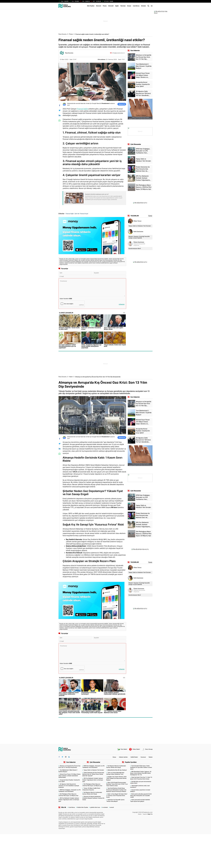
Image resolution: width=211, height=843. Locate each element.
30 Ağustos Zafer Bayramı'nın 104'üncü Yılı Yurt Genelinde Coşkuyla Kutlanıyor (69, 785)
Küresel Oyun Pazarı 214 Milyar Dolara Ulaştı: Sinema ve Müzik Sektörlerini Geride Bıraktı (69, 775)
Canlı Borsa (136, 6)
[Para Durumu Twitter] (62, 756)
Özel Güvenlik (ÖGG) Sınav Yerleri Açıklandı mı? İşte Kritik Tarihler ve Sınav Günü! (141, 767)
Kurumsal (143, 757)
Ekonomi (98, 6)
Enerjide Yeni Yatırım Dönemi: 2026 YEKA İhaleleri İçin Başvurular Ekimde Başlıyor (116, 778)
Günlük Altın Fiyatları (82, 807)
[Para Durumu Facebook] (59, 756)
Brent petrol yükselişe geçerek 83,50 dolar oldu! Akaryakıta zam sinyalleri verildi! (141, 795)
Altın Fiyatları (90, 6)
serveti (112, 807)
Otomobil (110, 6)
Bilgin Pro (150, 814)
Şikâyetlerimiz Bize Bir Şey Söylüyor (117, 770)
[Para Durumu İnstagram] (65, 756)
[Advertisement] (50, 35)
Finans (105, 6)
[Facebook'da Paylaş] (60, 105)
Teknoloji (122, 6)
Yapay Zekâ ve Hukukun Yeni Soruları (140, 226)
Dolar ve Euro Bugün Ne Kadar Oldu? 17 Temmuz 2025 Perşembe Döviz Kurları (116, 795)
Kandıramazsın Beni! (135, 248)
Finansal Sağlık (82, 109)
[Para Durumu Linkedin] (69, 756)
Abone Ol (122, 104)
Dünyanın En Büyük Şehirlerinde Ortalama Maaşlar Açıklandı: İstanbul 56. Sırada (93, 798)
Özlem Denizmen (139, 242)
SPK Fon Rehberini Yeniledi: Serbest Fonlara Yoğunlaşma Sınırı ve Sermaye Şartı (69, 799)
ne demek (105, 807)
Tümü (150, 216)
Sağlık (117, 6)
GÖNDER (121, 304)
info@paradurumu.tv (118, 53)
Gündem (143, 6)
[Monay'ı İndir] (92, 236)
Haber (71, 376)
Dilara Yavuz (137, 221)
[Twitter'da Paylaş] (60, 110)
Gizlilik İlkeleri (134, 757)
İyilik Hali (77, 213)
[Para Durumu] (65, 6)
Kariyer (129, 6)
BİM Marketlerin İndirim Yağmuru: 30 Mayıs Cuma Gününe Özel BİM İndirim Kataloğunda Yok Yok (140, 773)
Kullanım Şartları (123, 757)
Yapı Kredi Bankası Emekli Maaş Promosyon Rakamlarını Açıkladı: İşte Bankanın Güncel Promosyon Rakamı (116, 789)
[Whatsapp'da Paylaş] (60, 120)
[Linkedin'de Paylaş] (60, 115)
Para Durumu (63, 34)
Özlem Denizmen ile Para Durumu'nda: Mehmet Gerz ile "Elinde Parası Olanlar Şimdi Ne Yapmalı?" (93, 774)
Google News (96, 103)
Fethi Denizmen (138, 231)
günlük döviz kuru (95, 807)
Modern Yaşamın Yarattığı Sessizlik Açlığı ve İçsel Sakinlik (139, 237)
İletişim (150, 757)
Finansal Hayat (84, 213)
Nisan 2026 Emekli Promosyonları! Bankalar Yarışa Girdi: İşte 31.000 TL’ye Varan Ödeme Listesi (117, 784)
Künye (114, 757)
